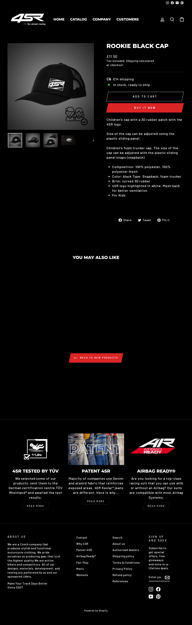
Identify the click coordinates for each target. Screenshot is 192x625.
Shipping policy (123, 556)
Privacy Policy (122, 568)
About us (118, 543)
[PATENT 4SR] (96, 449)
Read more (35, 506)
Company (102, 19)
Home (58, 19)
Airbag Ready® (86, 556)
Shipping (132, 60)
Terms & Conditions (126, 562)
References (120, 581)
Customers (127, 19)
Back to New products (98, 357)
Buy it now (145, 107)
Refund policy (122, 575)
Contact (81, 537)
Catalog (78, 19)
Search (117, 537)
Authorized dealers (125, 550)
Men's (80, 568)
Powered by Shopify (96, 610)
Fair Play (82, 562)
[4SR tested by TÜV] (36, 449)
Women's (82, 575)
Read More (96, 501)
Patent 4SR (84, 550)
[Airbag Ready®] (156, 449)
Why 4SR (82, 543)
